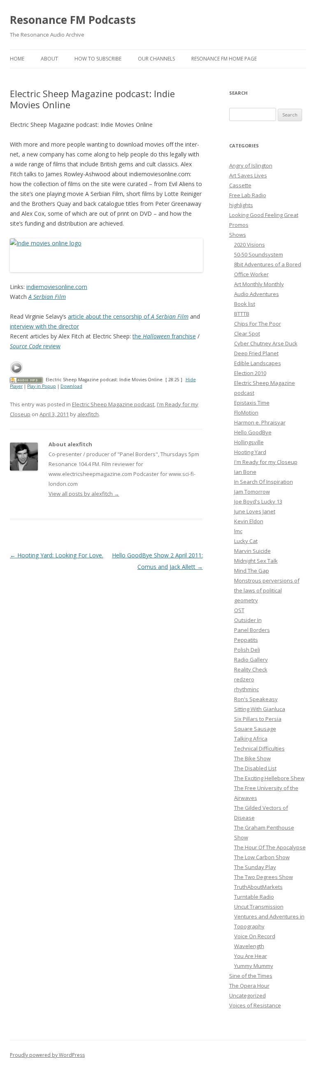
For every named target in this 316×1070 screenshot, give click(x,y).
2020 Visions (249, 244)
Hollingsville (249, 442)
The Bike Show (252, 758)
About (49, 58)
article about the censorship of (128, 316)
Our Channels (156, 58)
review (35, 346)
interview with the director (44, 326)
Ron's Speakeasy (256, 699)
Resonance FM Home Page (224, 58)
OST (239, 610)
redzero (244, 679)
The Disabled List (255, 768)
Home (17, 58)
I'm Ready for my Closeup (265, 462)
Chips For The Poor (257, 323)
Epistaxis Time (252, 402)
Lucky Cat (246, 541)
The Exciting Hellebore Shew (269, 778)
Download (71, 386)
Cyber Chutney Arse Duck (265, 343)
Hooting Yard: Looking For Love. (56, 555)
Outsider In (248, 620)
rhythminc (246, 689)
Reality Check (250, 669)
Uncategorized (247, 995)
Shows (237, 234)
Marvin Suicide (252, 551)
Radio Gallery (251, 659)
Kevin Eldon (248, 521)
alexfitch (88, 414)
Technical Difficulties (259, 748)
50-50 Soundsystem (258, 254)
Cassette (240, 185)
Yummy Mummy (253, 966)
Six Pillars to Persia (257, 719)
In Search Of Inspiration (263, 481)
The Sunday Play (255, 867)
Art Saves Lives (248, 175)
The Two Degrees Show (263, 877)
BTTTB (241, 313)
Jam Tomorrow (252, 491)
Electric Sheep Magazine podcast (113, 404)
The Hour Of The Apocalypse (270, 847)
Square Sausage (255, 728)
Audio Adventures (256, 294)
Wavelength (249, 946)
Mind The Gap (251, 570)
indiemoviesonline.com (56, 287)
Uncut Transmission (258, 906)
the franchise (164, 336)
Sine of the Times (250, 975)
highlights (241, 205)
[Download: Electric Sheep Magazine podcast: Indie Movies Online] (26, 379)
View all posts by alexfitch (84, 493)
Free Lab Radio (247, 195)
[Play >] (16, 367)
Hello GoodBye (253, 432)
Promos (239, 224)
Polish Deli (247, 649)
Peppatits (246, 639)
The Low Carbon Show (262, 857)
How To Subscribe (97, 58)
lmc (238, 531)
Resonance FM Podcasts (73, 19)
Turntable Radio (254, 896)
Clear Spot (247, 333)
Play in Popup (41, 386)
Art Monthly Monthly (259, 284)
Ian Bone (245, 472)
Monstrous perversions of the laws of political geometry (267, 590)
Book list (244, 304)
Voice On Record (254, 936)
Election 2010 (250, 373)
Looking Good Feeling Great (263, 215)
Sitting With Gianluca (259, 709)
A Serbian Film (47, 297)
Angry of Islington (250, 165)
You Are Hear (250, 956)
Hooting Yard (250, 452)
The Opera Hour (249, 985)
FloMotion (246, 412)
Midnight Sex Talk (256, 560)
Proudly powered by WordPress (47, 1054)
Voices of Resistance (255, 1005)
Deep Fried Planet (256, 353)
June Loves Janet (254, 511)
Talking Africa (250, 738)
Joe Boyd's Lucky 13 (258, 501)
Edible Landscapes (257, 363)
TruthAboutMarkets (258, 887)
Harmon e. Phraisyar (260, 422)
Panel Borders (252, 630)
